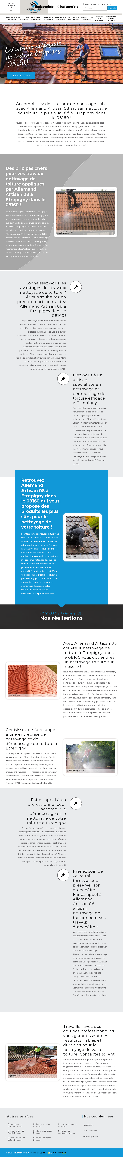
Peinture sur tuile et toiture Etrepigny (16, 1139)
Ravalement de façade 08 (36, 18)
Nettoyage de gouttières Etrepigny (67, 1132)
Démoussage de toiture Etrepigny (15, 1125)
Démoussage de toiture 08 (86, 18)
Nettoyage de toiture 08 (11, 18)
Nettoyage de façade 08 (48, 18)
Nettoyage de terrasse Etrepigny (67, 1125)
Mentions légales (38, 1152)
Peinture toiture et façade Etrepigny (16, 1132)
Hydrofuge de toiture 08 (23, 18)
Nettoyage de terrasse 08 (60, 18)
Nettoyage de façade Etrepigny (42, 1139)
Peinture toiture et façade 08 (99, 18)
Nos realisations (21, 75)
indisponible (44, 6)
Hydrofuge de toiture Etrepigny (42, 1125)
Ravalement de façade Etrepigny (42, 1132)
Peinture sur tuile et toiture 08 (111, 18)
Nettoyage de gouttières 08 (73, 18)
